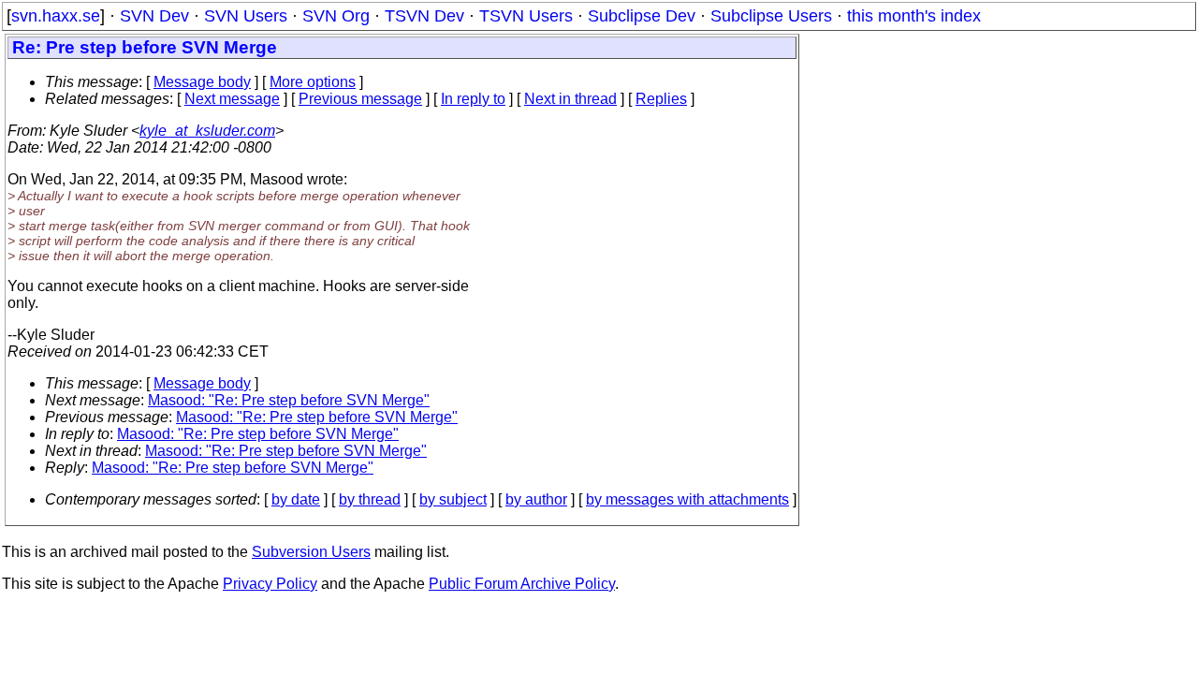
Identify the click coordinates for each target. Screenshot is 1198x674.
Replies (661, 99)
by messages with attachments (687, 499)
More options (313, 82)
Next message (232, 99)
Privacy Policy (270, 584)
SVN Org (336, 16)
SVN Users (245, 16)
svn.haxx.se (55, 16)
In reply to (473, 99)
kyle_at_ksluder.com (207, 131)
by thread (370, 499)
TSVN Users (526, 16)
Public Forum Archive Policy (522, 584)
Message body (202, 82)
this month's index (914, 16)
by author (536, 499)
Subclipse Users (771, 16)
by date (295, 499)
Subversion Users (311, 552)
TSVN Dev (424, 16)
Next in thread (570, 99)
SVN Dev (154, 16)
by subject (453, 499)
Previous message (360, 99)
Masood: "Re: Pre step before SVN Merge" (289, 400)
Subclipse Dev (641, 16)
